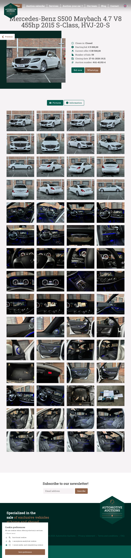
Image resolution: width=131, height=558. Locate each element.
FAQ (122, 536)
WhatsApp (92, 70)
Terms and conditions (108, 536)
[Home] (10, 17)
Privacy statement (86, 536)
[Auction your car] (72, 6)
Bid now (78, 70)
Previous (9, 37)
